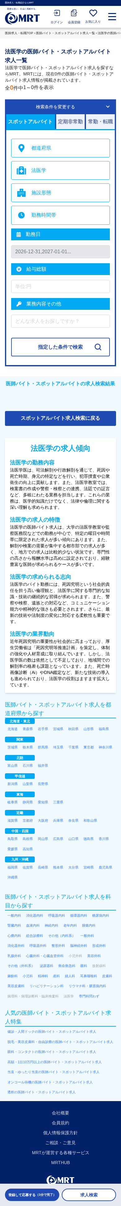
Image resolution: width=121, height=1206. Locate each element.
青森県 (28, 729)
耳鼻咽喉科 (88, 976)
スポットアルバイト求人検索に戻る (60, 418)
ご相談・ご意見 (60, 1142)
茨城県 (12, 747)
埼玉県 (58, 747)
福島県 (104, 729)
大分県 (73, 867)
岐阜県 (12, 802)
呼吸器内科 (56, 915)
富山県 (12, 765)
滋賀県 (12, 820)
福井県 (43, 765)
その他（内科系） (61, 935)
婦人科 (70, 976)
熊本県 (58, 867)
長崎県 (43, 867)
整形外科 (58, 945)
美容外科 (94, 956)
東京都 (88, 747)
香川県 (104, 839)
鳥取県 (12, 839)
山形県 (88, 729)
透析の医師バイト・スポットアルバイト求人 (41, 1092)
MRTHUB (60, 1162)
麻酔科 (12, 976)
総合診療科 (34, 935)
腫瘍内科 (89, 925)
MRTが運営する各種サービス (60, 1152)
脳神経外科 (78, 945)
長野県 (43, 784)
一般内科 (14, 915)
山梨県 (28, 784)
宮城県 (58, 729)
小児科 (28, 976)
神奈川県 (105, 747)
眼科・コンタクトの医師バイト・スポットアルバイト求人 (51, 1052)
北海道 (12, 729)
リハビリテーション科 (46, 986)
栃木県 (28, 747)
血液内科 (33, 925)
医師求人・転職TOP (19, 33)
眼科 (83, 966)
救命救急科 (66, 966)
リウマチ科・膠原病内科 (87, 986)
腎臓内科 (14, 925)
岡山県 (43, 839)
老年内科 (70, 925)
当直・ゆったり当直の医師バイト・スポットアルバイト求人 (53, 1072)
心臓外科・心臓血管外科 (45, 956)
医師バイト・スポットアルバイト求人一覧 (65, 33)
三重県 (58, 802)
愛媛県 (12, 849)
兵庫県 (58, 820)
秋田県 (73, 729)
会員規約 (60, 1122)
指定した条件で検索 (60, 347)
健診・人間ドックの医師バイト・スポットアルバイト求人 (51, 1031)
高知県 (28, 849)
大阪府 (43, 820)
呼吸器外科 (38, 945)
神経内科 (51, 925)
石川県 (28, 765)
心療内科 (14, 935)
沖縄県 (12, 877)
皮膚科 (107, 976)
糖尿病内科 (100, 915)
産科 (56, 976)
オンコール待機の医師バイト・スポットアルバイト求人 (50, 1082)
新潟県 (12, 784)
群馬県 (43, 747)
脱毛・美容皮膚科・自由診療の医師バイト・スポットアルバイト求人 (60, 1042)
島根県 (28, 839)
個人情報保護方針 (60, 1132)
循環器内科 (78, 915)
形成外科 (99, 945)
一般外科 (87, 935)
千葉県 (73, 747)
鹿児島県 (105, 867)
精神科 (43, 976)
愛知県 (43, 802)
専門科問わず (89, 996)
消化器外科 (16, 945)
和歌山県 (90, 820)
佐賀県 (28, 867)
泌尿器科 (46, 966)
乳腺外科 (14, 956)
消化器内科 (34, 915)
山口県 (73, 839)
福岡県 (12, 867)
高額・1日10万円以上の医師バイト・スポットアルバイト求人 (54, 1062)
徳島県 (88, 839)
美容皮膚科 (16, 986)
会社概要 (60, 1112)
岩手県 (43, 729)
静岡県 (28, 802)
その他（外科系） (21, 966)
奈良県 (73, 820)
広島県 (58, 839)
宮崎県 (88, 867)
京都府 (28, 820)
